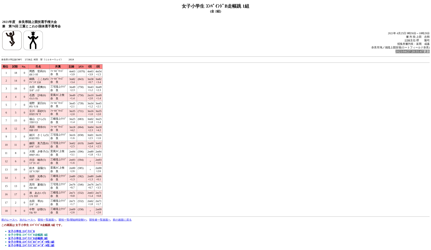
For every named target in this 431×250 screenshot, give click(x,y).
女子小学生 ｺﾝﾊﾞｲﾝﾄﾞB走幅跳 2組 (28, 238)
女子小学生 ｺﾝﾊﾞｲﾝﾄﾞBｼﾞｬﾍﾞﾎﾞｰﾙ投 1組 (31, 241)
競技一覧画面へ (47, 219)
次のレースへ (28, 219)
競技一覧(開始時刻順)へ (73, 219)
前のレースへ (9, 219)
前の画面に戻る (122, 219)
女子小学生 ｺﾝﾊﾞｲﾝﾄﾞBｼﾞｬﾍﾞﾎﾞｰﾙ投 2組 (31, 245)
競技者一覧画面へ (100, 219)
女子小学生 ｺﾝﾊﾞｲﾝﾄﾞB (21, 231)
